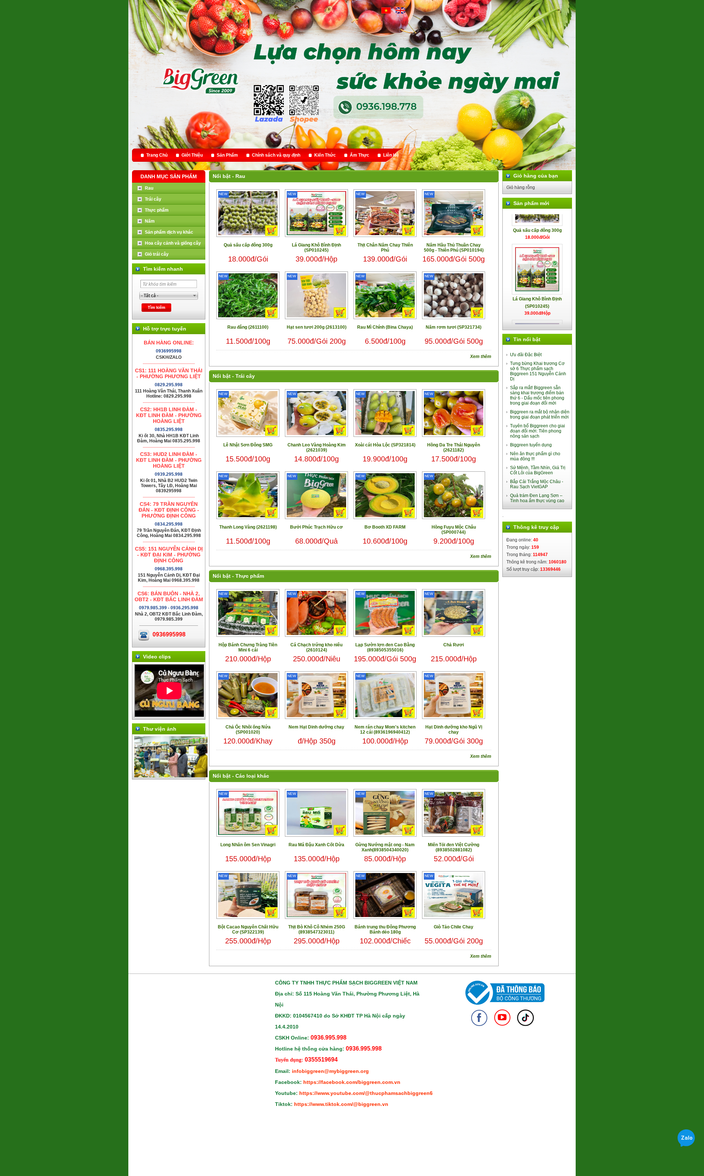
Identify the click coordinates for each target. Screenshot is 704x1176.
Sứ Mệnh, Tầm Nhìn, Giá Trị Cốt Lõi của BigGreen (537, 470)
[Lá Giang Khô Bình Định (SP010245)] (537, 241)
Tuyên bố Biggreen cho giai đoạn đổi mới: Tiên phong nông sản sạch (537, 431)
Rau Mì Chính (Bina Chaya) (385, 327)
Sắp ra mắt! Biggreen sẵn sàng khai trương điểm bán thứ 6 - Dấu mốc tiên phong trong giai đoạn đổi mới (537, 395)
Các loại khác (252, 776)
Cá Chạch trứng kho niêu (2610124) (316, 647)
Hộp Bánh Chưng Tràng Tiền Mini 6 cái (248, 647)
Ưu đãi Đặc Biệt (526, 354)
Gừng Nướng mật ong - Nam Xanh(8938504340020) (385, 847)
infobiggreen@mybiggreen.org (330, 1071)
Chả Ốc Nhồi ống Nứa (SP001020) (248, 729)
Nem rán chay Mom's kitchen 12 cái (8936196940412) (385, 729)
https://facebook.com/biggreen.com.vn (351, 1082)
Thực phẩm (249, 576)
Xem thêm (480, 356)
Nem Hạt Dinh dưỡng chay (316, 727)
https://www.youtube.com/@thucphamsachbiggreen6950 (370, 1093)
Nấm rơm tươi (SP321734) (453, 327)
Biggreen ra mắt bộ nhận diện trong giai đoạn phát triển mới (539, 414)
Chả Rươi (453, 644)
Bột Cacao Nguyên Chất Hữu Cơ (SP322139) (248, 929)
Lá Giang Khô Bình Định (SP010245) (316, 247)
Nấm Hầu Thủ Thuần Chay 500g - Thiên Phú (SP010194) (454, 247)
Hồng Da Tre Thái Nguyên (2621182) (453, 447)
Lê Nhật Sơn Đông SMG (247, 445)
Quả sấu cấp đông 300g (248, 245)
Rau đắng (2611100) (247, 327)
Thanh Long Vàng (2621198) (248, 527)
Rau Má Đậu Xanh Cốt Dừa (316, 844)
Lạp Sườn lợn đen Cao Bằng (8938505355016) (385, 647)
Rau (240, 176)
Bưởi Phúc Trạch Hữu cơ (316, 527)
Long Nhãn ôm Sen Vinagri (247, 844)
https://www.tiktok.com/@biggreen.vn (341, 1104)
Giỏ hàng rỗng (520, 187)
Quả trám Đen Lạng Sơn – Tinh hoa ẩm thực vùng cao (537, 498)
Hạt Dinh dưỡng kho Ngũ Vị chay (453, 729)
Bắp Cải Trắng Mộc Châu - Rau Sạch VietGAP (536, 484)
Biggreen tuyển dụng (531, 445)
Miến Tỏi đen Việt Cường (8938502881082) (453, 847)
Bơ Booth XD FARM (385, 527)
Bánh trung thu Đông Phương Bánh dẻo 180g (385, 929)
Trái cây (245, 376)
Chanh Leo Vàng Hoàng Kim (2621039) (316, 447)
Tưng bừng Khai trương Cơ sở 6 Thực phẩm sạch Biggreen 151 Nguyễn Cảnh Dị (538, 371)
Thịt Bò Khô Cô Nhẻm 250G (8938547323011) (316, 929)
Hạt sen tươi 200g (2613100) (316, 327)
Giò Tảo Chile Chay (453, 927)
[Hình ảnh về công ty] (171, 775)
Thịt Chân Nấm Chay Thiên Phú (385, 247)
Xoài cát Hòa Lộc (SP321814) (385, 445)
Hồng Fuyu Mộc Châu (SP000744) (454, 530)
